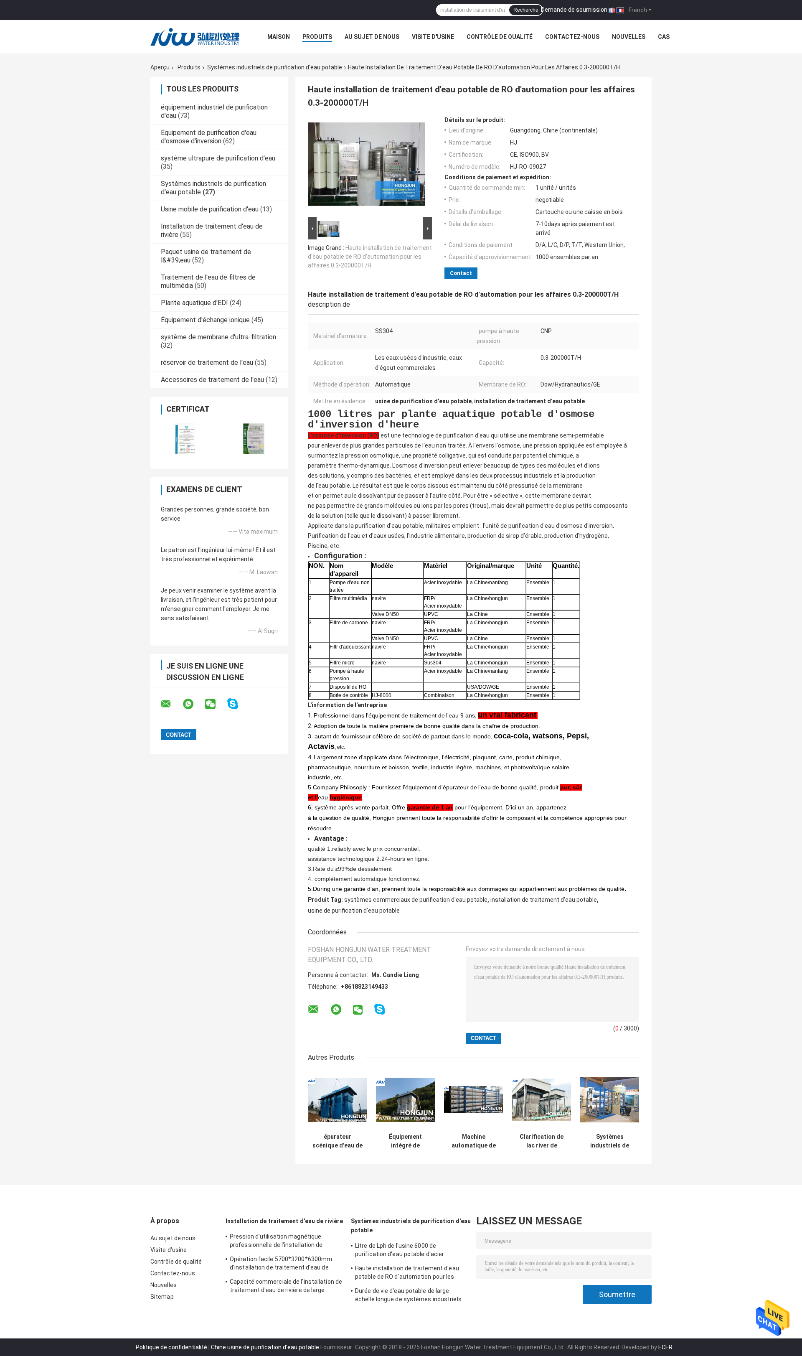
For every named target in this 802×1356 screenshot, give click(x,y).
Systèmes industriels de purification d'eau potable (274, 67)
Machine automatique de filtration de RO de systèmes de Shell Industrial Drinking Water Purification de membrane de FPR (473, 1141)
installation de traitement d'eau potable (543, 899)
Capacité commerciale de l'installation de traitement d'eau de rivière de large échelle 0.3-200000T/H (286, 1287)
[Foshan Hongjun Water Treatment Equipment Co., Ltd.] (196, 36)
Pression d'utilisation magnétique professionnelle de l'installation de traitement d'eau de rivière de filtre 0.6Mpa (277, 1242)
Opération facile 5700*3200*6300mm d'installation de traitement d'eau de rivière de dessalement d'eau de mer (281, 1264)
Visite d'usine (433, 36)
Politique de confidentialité (171, 1347)
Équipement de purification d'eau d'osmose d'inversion (208, 137)
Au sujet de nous (372, 36)
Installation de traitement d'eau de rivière (284, 1221)
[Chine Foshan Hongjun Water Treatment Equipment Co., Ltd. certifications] (184, 438)
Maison (278, 36)
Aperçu (160, 67)
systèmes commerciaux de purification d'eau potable (415, 899)
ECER (665, 1347)
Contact (461, 273)
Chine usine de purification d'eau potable (265, 1347)
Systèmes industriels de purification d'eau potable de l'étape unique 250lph (609, 1141)
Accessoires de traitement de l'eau (212, 380)
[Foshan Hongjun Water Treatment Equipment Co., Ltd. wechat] (215, 704)
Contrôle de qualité (500, 36)
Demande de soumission (574, 9)
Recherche (525, 10)
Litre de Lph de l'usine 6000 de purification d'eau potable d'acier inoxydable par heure (399, 1251)
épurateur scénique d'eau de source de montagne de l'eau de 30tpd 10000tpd (337, 1141)
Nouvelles (628, 36)
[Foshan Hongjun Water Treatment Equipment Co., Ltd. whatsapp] (193, 704)
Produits (317, 36)
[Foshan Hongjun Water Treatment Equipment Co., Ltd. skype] (238, 704)
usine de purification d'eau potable (354, 910)
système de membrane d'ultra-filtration (218, 337)
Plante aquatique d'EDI (194, 303)
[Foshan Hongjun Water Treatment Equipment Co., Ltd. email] (171, 704)
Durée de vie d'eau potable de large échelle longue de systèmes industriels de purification (408, 1296)
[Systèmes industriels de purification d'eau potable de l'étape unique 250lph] (609, 1099)
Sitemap (162, 1296)
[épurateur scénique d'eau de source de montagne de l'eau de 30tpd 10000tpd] (337, 1099)
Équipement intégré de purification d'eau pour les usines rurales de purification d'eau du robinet (405, 1141)
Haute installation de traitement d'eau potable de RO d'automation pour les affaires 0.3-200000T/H (370, 256)
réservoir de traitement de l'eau (207, 362)
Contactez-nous (572, 36)
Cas (664, 36)
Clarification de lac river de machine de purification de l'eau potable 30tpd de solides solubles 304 (541, 1141)
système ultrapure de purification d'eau (218, 158)
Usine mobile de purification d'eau (210, 209)
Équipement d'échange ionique (205, 320)
